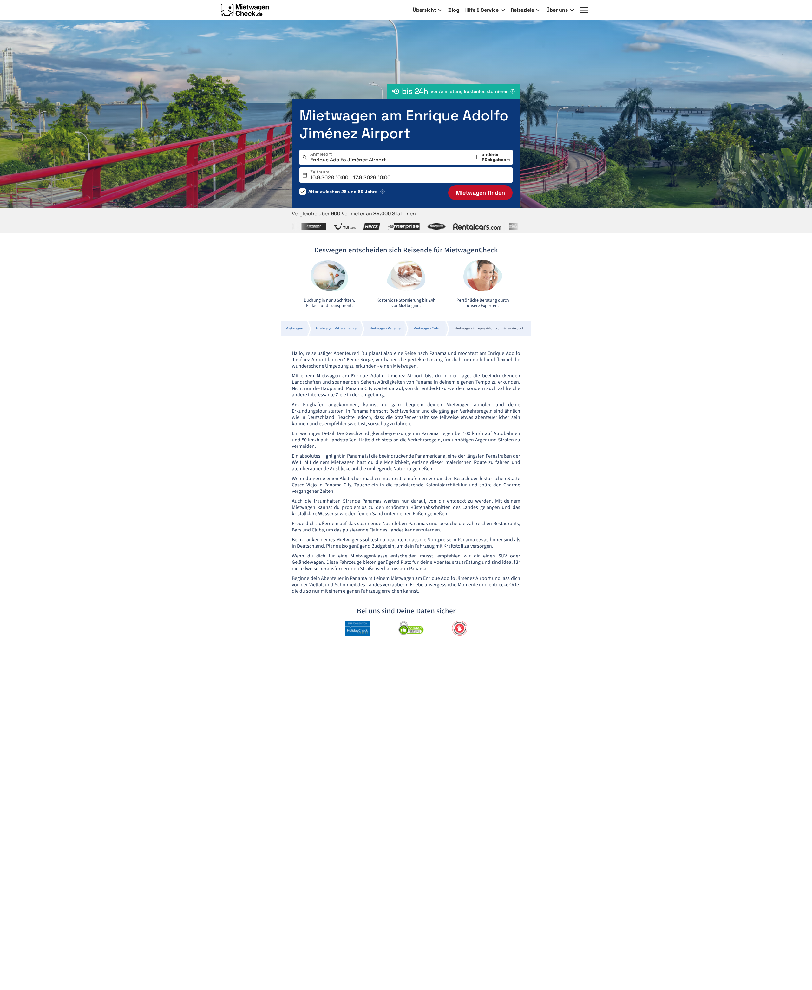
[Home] (245, 10)
